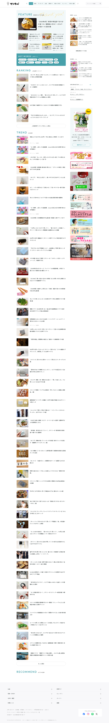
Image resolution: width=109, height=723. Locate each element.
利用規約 (22, 709)
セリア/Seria (22, 59)
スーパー (59, 698)
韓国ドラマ (22, 62)
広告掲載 (17, 709)
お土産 (56, 62)
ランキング (40, 3)
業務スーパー (30, 62)
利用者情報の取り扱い (39, 709)
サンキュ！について (11, 712)
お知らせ (47, 709)
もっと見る (41, 664)
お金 (46, 3)
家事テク (51, 3)
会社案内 (9, 714)
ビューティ (64, 3)
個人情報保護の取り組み (18, 714)
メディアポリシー (29, 709)
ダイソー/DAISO (32, 59)
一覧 (90, 84)
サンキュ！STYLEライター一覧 (33, 712)
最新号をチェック (81, 145)
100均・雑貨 (72, 3)
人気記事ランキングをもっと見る (41, 126)
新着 (35, 3)
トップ (30, 3)
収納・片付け (57, 3)
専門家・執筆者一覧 (21, 712)
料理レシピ (11, 703)
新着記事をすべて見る (81, 51)
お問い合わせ (10, 709)
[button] (26, 3)
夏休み (50, 62)
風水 (56, 59)
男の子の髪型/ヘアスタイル (45, 59)
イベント (44, 62)
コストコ (38, 62)
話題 (58, 703)
